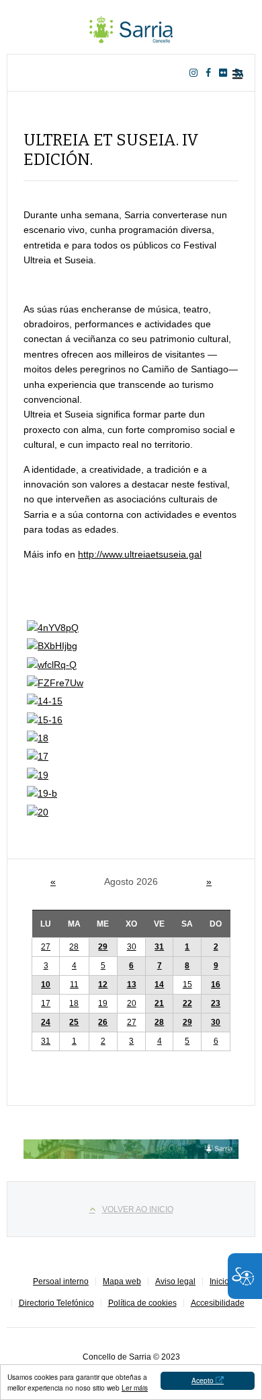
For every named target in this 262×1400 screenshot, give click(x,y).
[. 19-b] (42, 793)
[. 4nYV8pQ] (53, 627)
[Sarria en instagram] (196, 72)
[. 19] (37, 775)
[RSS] (242, 72)
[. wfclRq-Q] (52, 664)
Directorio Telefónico (56, 1303)
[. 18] (37, 738)
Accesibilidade (218, 1303)
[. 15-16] (44, 719)
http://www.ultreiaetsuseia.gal (140, 554)
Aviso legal (175, 1281)
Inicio (219, 1281)
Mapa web (122, 1281)
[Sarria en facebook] (211, 72)
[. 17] (37, 756)
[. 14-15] (44, 701)
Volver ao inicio (137, 1209)
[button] (187, 947)
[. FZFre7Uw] (55, 682)
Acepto (202, 1380)
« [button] (53, 881)
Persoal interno (61, 1281)
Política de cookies (142, 1303)
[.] (131, 26)
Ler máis (135, 1387)
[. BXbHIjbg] (52, 645)
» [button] (209, 881)
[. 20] (37, 812)
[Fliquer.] (225, 72)
